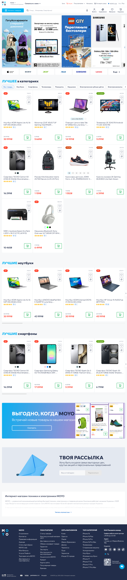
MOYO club (23, 548)
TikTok (123, 549)
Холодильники (88, 550)
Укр (119, 3)
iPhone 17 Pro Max (89, 567)
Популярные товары (48, 565)
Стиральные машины (91, 548)
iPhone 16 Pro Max (89, 542)
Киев (63, 534)
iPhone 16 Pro (88, 539)
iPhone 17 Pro (88, 565)
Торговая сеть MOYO (27, 556)
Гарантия (43, 547)
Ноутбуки (25, 263)
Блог (63, 3)
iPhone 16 (86, 534)
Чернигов (65, 553)
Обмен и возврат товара (49, 544)
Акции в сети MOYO (48, 557)
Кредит (43, 560)
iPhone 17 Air (87, 562)
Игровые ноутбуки (90, 556)
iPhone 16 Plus (88, 536)
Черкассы (65, 548)
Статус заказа (45, 534)
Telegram (119, 549)
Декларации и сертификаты (24, 560)
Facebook (110, 549)
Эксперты (44, 549)
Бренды (43, 568)
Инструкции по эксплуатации (46, 553)
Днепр (64, 545)
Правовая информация (28, 539)
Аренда (22, 542)
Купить (27, 137)
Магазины (89, 3)
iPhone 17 (86, 559)
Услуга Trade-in (24, 553)
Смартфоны (27, 334)
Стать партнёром (25, 545)
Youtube (106, 549)
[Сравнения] (29, 102)
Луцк (63, 550)
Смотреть (31, 428)
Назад (7, 42)
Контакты (22, 536)
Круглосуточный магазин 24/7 (50, 537)
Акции (70, 3)
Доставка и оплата (47, 541)
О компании (23, 534)
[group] (16, 41)
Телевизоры (87, 545)
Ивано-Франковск (68, 542)
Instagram (114, 549)
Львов (63, 539)
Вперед (120, 42)
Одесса (64, 536)
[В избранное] (29, 98)
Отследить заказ (101, 3)
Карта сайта (45, 563)
